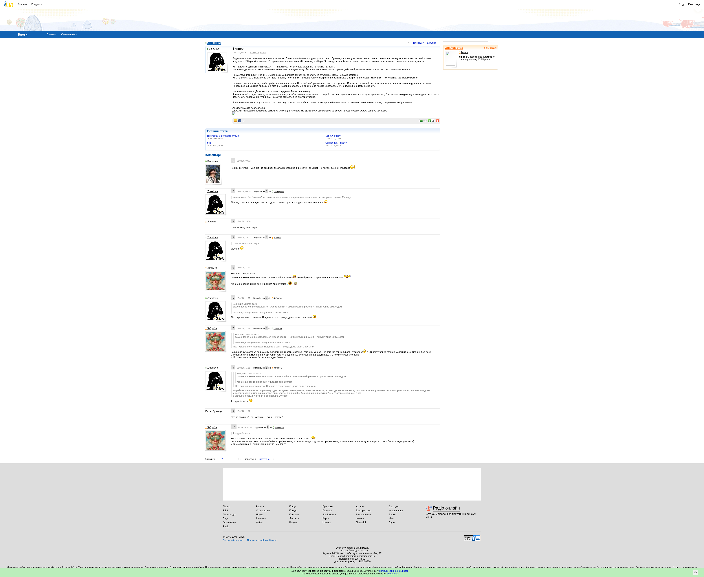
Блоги (392, 514)
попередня (418, 42)
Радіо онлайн (446, 507)
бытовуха (254, 53)
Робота (260, 506)
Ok (695, 572)
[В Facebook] (239, 120)
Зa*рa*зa (212, 267)
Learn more (393, 573)
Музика (326, 522)
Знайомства (454, 48)
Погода (293, 510)
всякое (263, 53)
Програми (327, 506)
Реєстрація (694, 4)
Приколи (294, 514)
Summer (211, 221)
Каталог (360, 506)
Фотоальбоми (363, 514)
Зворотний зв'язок (233, 540)
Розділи (35, 4)
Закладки (394, 506)
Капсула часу (333, 135)
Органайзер (229, 522)
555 (209, 142)
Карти (325, 518)
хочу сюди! (490, 47)
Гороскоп (327, 510)
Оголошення (263, 510)
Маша (464, 52)
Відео (226, 518)
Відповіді (361, 522)
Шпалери (261, 518)
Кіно (391, 518)
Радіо (226, 526)
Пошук (292, 506)
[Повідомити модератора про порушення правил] (437, 120)
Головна (22, 4)
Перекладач (229, 514)
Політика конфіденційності (261, 540)
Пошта (226, 506)
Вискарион (213, 161)
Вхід (681, 4)
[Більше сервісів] (243, 121)
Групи (392, 522)
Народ (259, 514)
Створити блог (69, 34)
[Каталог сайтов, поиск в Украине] (472, 536)
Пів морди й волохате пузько (223, 135)
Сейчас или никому (336, 142)
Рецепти (293, 522)
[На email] (235, 120)
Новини (360, 518)
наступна (431, 42)
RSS (225, 510)
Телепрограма (363, 510)
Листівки (294, 518)
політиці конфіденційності (393, 570)
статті (224, 131)
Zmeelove (214, 43)
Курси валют (396, 510)
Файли (259, 522)
